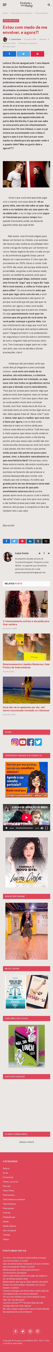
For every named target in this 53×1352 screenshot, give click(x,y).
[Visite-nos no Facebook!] (30, 745)
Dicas (5, 1173)
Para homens (9, 1195)
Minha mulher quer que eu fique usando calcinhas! (25, 1282)
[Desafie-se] (37, 1008)
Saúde (6, 1221)
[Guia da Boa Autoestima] (15, 1008)
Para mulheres (11, 21)
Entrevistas (8, 1177)
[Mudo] (42, 828)
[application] (26, 817)
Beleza (6, 1168)
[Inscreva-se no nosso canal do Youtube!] (22, 745)
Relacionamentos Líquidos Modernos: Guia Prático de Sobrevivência (26, 666)
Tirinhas (6, 1235)
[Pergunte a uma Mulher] (26, 4)
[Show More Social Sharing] (47, 54)
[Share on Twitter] (9, 54)
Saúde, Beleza (9, 1226)
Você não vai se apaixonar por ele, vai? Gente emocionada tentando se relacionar (26, 709)
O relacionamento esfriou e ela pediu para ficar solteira (26, 623)
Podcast (7, 1213)
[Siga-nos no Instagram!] (15, 745)
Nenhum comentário (28, 43)
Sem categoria (9, 1230)
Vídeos (6, 1239)
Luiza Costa (16, 39)
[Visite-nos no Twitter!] (38, 745)
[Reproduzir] (6, 828)
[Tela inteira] (46, 828)
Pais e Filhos (8, 1190)
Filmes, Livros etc (11, 1182)
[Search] (48, 4)
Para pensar (8, 1208)
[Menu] (5, 4)
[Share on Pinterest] (37, 54)
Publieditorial (9, 1217)
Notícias (6, 1186)
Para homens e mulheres (14, 1199)
